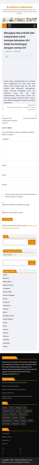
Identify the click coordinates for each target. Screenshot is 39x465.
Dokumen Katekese (8, 285)
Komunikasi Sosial (8, 315)
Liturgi (5, 322)
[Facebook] (3, 448)
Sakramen (6, 336)
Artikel (5, 275)
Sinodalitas (6, 339)
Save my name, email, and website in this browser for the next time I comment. (21, 195)
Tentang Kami (6, 433)
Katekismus (6, 302)
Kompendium (7, 420)
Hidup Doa (13, 414)
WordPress (26, 462)
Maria (30, 420)
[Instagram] (21, 448)
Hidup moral (23, 414)
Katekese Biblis (7, 292)
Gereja (5, 414)
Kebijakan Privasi (7, 437)
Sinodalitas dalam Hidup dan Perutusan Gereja (14, 382)
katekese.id (9, 51)
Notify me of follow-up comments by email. (16, 205)
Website (4, 185)
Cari (31, 242)
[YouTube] (21, 452)
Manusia (23, 420)
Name (4, 165)
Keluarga (5, 309)
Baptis (5, 408)
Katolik (15, 417)
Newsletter (5, 443)
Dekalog (18, 408)
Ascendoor (10, 462)
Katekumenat (7, 305)
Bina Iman (6, 278)
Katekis (5, 298)
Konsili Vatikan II (8, 319)
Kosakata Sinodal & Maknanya (10, 386)
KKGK (5, 312)
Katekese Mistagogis (9, 295)
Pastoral (5, 329)
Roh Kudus (6, 424)
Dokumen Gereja (8, 411)
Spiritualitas (6, 343)
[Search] (34, 25)
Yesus (23, 424)
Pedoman (5, 333)
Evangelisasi (6, 288)
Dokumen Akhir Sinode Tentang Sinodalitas (14, 389)
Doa (25, 408)
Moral (5, 326)
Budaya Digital (7, 281)
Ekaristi (18, 411)
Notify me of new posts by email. (12, 212)
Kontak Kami (5, 440)
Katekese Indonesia (19, 7)
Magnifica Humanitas (8, 393)
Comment (5, 139)
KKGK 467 (31, 105)
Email (4, 175)
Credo (11, 408)
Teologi (5, 346)
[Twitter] (3, 452)
